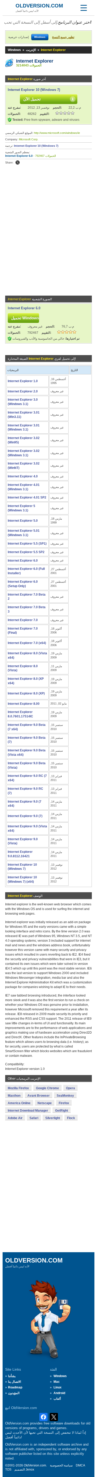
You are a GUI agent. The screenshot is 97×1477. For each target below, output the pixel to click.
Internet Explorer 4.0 (23, 476)
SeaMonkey (65, 1095)
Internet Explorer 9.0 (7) (25, 816)
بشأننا (12, 1376)
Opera (70, 1088)
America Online (19, 1103)
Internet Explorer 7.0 (23, 620)
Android (59, 1393)
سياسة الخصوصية (61, 1465)
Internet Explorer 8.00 (24, 704)
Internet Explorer (34, 61)
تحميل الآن (32, 99)
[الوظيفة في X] (18, 162)
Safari (33, 1118)
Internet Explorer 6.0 (19, 155)
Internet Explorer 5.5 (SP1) (27, 543)
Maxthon (14, 1095)
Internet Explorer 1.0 (23, 381)
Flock (71, 1118)
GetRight (61, 1110)
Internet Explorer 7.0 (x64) (27, 643)
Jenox (30, 1469)
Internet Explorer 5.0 (23, 520)
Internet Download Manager (28, 1110)
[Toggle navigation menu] (83, 7)
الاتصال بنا (14, 1382)
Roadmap (15, 1387)
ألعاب (57, 1399)
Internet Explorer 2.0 (23, 391)
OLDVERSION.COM (39, 5)
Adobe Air (15, 1118)
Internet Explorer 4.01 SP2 (27, 497)
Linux (58, 1387)
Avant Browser (38, 1095)
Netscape (45, 1103)
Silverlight (52, 1118)
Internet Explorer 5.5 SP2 (26, 552)
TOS (8, 1469)
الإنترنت (31, 50)
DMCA (80, 1465)
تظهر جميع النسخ (63, 37)
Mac (57, 1382)
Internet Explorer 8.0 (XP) (26, 693)
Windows (14, 50)
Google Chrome (47, 1088)
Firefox (64, 1103)
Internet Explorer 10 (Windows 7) (34, 90)
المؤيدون (13, 1393)
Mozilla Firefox (18, 1088)
